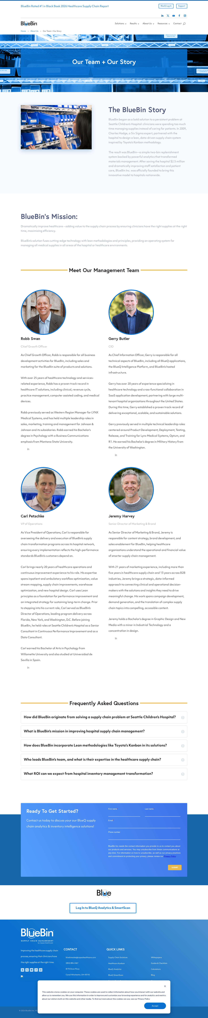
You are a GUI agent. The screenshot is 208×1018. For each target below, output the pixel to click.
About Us (147, 23)
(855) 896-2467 (72, 963)
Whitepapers (156, 957)
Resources (162, 23)
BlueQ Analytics (114, 969)
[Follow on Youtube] (173, 15)
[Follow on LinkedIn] (162, 15)
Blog (153, 975)
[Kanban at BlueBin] (56, 148)
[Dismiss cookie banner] (165, 986)
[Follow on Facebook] (179, 15)
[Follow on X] (168, 15)
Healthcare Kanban (116, 963)
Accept (155, 1006)
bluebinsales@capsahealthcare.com (81, 957)
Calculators (156, 969)
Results (133, 23)
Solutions (119, 23)
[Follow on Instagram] (185, 15)
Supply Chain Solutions (117, 957)
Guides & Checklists (159, 963)
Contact (177, 23)
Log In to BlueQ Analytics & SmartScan (103, 908)
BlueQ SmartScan (115, 975)
